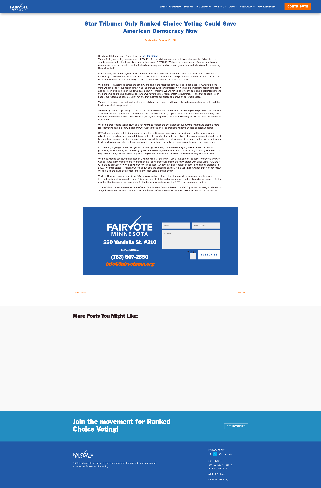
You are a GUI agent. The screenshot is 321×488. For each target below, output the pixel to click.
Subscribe (209, 255)
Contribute (298, 6)
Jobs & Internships (266, 6)
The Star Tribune (149, 56)
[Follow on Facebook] (210, 454)
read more (80, 342)
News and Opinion (127, 332)
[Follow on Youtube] (230, 454)
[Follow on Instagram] (220, 454)
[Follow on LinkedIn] (225, 454)
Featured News (105, 386)
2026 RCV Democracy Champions (176, 6)
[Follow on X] (215, 454)
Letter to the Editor (107, 332)
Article (93, 332)
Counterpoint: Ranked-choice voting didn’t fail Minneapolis (130, 354)
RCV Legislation (203, 6)
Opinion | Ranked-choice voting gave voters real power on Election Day (142, 327)
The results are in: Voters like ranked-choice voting (123, 381)
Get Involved (236, 426)
